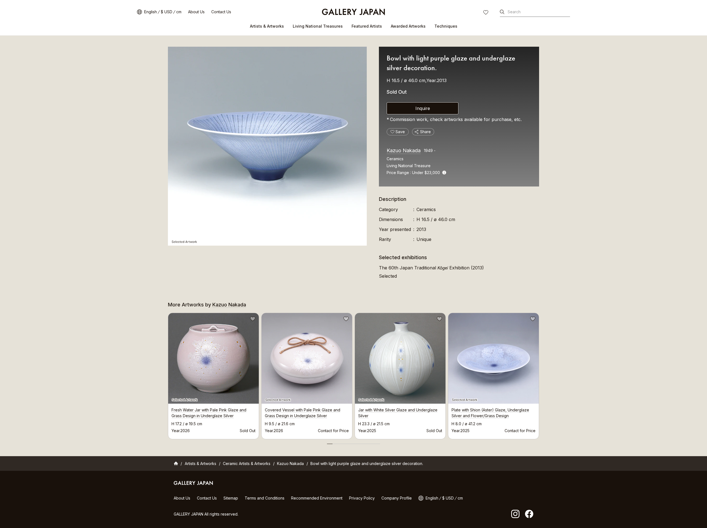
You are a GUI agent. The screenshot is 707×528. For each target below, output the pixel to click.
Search (514, 11)
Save (252, 319)
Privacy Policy (362, 498)
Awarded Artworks (408, 26)
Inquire (422, 108)
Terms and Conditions (264, 498)
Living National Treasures (318, 26)
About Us (196, 11)
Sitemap (230, 498)
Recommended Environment (316, 498)
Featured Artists (367, 26)
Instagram (515, 514)
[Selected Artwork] (267, 146)
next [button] (539, 374)
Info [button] (444, 172)
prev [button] (168, 374)
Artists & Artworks (267, 26)
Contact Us (221, 11)
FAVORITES (486, 13)
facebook (529, 514)
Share (425, 131)
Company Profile (396, 498)
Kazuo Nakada (404, 150)
